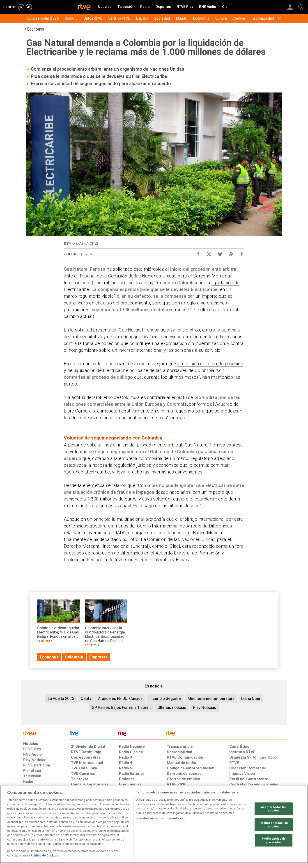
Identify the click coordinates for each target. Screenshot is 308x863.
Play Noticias (204, 707)
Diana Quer (250, 698)
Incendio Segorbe (165, 698)
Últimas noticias (172, 707)
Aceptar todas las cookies (273, 808)
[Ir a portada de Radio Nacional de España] (141, 734)
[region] (154, 824)
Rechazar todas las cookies (274, 824)
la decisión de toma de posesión (210, 363)
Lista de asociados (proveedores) (160, 818)
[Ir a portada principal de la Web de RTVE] (45, 733)
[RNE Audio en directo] (28, 7)
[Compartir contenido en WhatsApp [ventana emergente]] (230, 253)
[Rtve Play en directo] (21, 7)
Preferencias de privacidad (274, 840)
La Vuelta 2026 (61, 698)
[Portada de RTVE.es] (84, 7)
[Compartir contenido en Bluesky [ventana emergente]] (219, 253)
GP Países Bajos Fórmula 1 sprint (121, 707)
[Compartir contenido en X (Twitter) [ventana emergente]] (209, 253)
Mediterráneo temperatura (211, 698)
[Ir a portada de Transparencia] (226, 734)
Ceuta (86, 698)
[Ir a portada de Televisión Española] (93, 734)
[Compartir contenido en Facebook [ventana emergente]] (198, 253)
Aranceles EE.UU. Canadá (120, 698)
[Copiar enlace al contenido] (241, 253)
